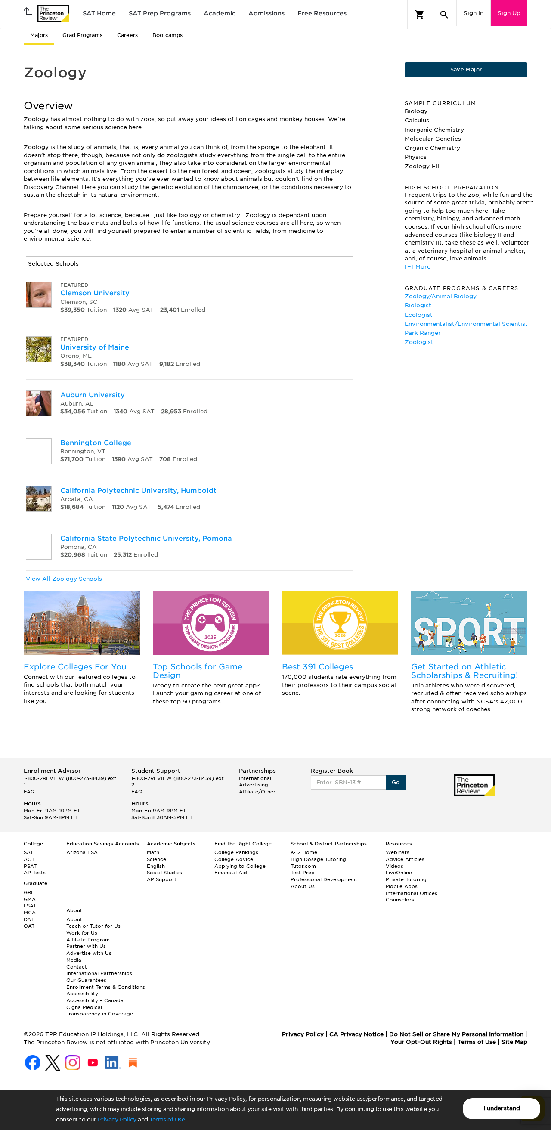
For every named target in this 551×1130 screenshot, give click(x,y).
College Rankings (236, 852)
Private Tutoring (406, 879)
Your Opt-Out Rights (421, 1042)
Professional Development (324, 879)
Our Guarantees (86, 980)
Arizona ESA (82, 852)
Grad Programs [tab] (82, 35)
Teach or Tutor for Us (93, 926)
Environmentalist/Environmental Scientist (466, 324)
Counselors (400, 900)
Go (396, 782)
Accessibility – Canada (95, 1000)
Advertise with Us (88, 953)
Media (73, 960)
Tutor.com (303, 866)
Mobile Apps (402, 886)
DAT (29, 919)
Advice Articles (405, 859)
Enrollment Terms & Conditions (105, 987)
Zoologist (419, 342)
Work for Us (81, 933)
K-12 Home (304, 852)
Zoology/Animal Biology (441, 296)
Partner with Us (86, 946)
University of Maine (94, 347)
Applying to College (240, 866)
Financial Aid (230, 873)
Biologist (418, 305)
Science (156, 859)
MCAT (31, 913)
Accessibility (82, 994)
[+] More (417, 266)
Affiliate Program (88, 940)
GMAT (31, 899)
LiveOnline (399, 873)
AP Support (161, 879)
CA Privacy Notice (356, 1034)
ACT (29, 859)
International (255, 778)
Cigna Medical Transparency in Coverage (99, 1010)
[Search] (444, 14)
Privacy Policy (117, 1119)
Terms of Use (167, 1119)
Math (153, 852)
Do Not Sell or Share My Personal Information (456, 1034)
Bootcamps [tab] (167, 35)
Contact (76, 967)
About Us (303, 886)
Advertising (253, 785)
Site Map (514, 1042)
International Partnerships (99, 973)
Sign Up (509, 13)
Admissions (266, 13)
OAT (29, 926)
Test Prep (303, 873)
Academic (219, 13)
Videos (394, 866)
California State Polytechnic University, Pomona (146, 538)
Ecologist (419, 315)
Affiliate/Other (257, 792)
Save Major (466, 69)
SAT (28, 852)
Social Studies (164, 873)
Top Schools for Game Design (197, 671)
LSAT (30, 906)
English (156, 866)
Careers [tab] (127, 35)
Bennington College (95, 443)
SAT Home (99, 13)
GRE (29, 892)
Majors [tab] (39, 35)
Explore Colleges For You (75, 666)
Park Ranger (423, 333)
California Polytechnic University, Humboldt (138, 490)
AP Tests (35, 873)
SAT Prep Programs (160, 13)
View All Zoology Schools (64, 579)
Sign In (473, 13)
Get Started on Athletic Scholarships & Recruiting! (464, 671)
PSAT (30, 866)
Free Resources (322, 13)
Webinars (397, 852)
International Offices (411, 893)
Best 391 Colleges (317, 666)
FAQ (29, 792)
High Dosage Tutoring (318, 859)
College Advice (233, 859)
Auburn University (92, 395)
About (74, 919)
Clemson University (95, 293)
